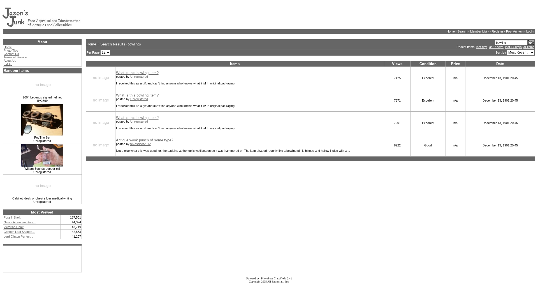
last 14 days (513, 47)
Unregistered (139, 76)
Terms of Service (15, 57)
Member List (478, 31)
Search (462, 31)
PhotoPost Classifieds (273, 278)
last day (481, 47)
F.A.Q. (8, 64)
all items (528, 47)
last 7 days (496, 47)
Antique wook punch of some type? (144, 140)
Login (530, 31)
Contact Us (11, 54)
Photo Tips (11, 50)
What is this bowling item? (137, 73)
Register (497, 31)
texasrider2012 (140, 144)
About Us (10, 60)
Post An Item (514, 31)
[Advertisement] (186, 14)
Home (451, 31)
